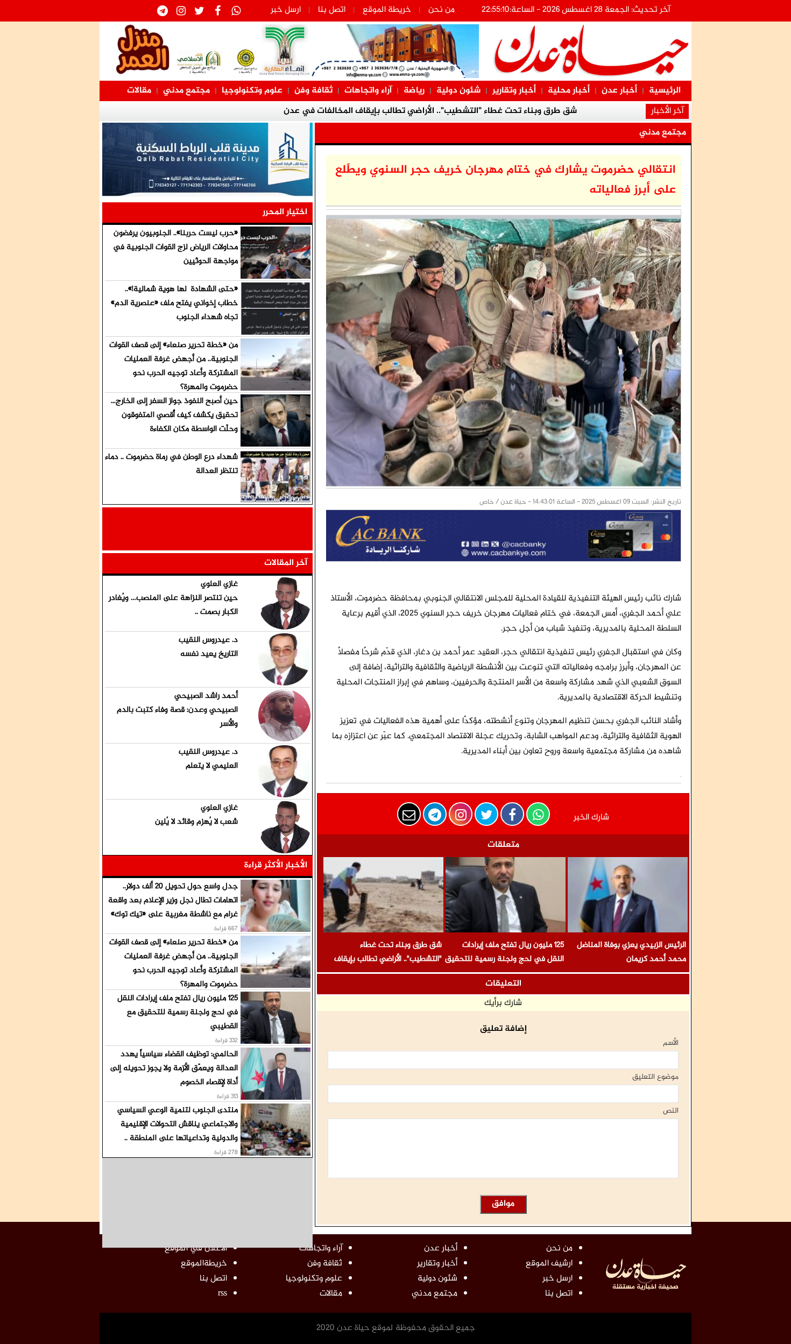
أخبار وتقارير (514, 90)
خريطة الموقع (387, 10)
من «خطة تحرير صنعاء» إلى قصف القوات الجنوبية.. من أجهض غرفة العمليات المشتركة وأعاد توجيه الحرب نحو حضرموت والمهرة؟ (173, 366)
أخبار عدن (619, 90)
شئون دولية (458, 90)
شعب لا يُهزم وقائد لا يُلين (196, 822)
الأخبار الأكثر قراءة (275, 865)
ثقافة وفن (313, 90)
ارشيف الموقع (549, 1263)
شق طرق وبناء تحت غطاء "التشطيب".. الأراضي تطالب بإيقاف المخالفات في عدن (388, 959)
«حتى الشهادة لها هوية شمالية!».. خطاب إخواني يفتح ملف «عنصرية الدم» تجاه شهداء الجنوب (174, 303)
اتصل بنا (331, 10)
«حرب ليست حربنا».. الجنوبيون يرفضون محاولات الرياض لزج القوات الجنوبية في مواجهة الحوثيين (175, 247)
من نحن (441, 10)
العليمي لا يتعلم (212, 766)
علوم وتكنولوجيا (252, 90)
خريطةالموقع (204, 1263)
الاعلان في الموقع (196, 1248)
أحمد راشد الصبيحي (206, 696)
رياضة (414, 90)
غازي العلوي (219, 584)
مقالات (139, 90)
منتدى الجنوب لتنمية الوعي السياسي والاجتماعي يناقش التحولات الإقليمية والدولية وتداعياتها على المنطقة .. (177, 1124)
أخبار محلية (569, 90)
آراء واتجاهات (368, 90)
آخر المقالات (285, 563)
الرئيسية (665, 90)
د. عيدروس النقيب (208, 640)
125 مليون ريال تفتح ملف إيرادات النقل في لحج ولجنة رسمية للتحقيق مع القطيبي (504, 959)
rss (222, 1293)
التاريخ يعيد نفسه (209, 654)
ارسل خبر (286, 10)
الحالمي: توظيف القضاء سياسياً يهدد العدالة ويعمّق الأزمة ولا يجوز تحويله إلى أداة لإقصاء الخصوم (174, 1068)
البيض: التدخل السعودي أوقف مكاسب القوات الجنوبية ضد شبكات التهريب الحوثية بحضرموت (524, 118)
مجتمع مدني (186, 90)
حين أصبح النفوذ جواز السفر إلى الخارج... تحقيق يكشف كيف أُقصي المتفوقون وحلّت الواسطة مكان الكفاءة (174, 415)
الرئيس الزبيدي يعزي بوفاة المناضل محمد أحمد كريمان (631, 952)
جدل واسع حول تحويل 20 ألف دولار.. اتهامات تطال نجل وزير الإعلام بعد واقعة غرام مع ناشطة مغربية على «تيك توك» (173, 900)
